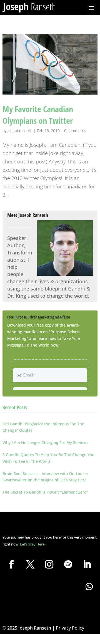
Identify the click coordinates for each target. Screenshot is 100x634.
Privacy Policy (70, 628)
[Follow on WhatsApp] (89, 586)
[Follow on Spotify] (68, 564)
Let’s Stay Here (32, 544)
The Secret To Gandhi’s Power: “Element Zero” (45, 492)
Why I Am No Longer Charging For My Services (45, 442)
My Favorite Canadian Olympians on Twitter (37, 114)
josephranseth (20, 130)
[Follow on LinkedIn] (87, 564)
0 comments (75, 130)
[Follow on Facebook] (11, 564)
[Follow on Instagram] (49, 564)
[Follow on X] (30, 564)
